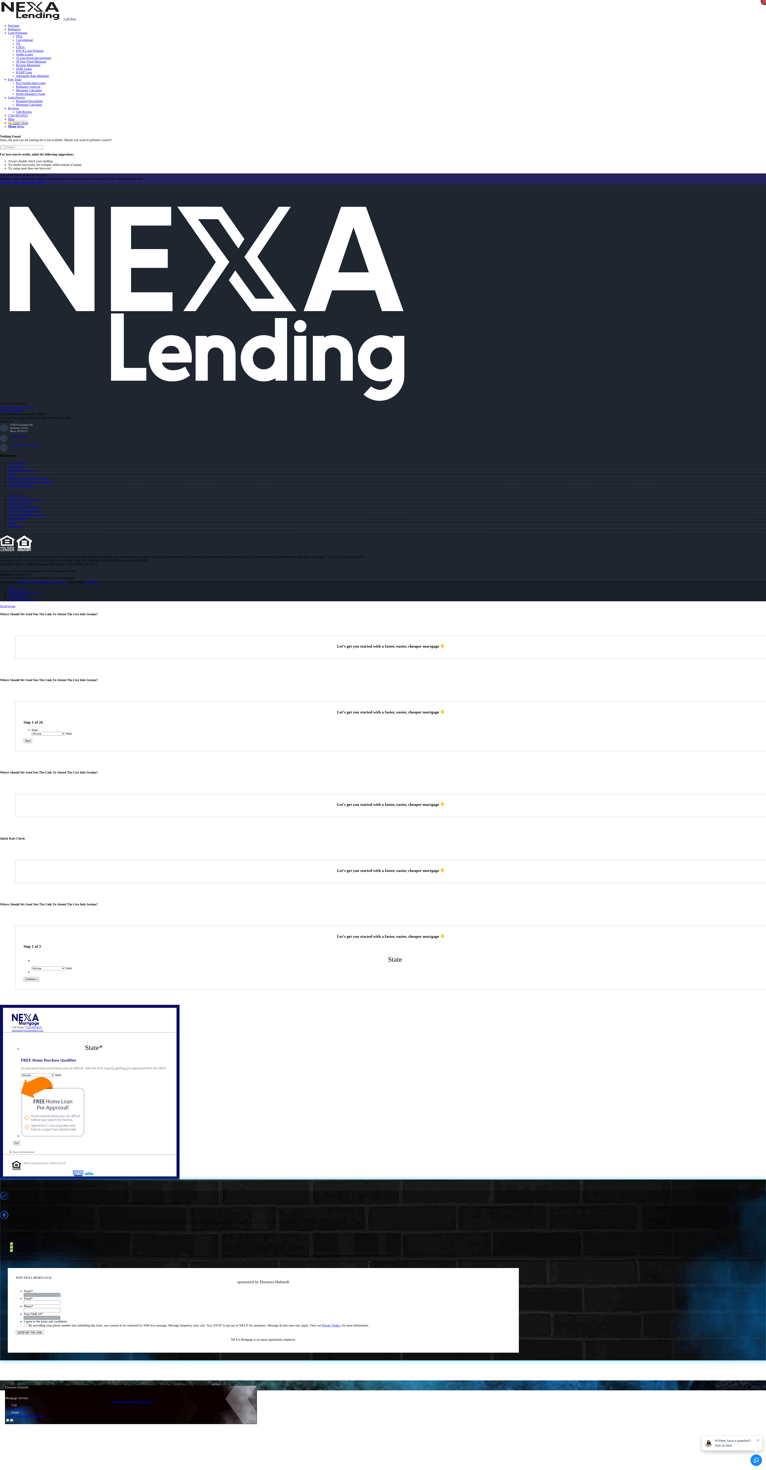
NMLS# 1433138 (19, 503)
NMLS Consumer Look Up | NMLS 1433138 (45, 1163)
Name (28, 1291)
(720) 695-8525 (18, 436)
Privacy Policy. (331, 1325)
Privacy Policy (17, 496)
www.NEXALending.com (17, 407)
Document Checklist (21, 470)
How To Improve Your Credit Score (30, 482)
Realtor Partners (18, 518)
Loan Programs (17, 463)
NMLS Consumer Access (24, 500)
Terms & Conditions (21, 486)
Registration (15, 526)
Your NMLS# (33, 1314)
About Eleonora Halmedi (24, 507)
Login (12, 522)
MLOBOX (92, 582)
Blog (11, 474)
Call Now (69, 19)
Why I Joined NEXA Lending (27, 515)
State (35, 730)
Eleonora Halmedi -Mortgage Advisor (42, 582)
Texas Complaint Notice (23, 511)
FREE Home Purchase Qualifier (28, 478)
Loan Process (16, 467)
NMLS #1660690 (11, 410)
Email (28, 1298)
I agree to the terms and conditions (45, 1321)
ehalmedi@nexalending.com (25, 444)
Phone (28, 1306)
